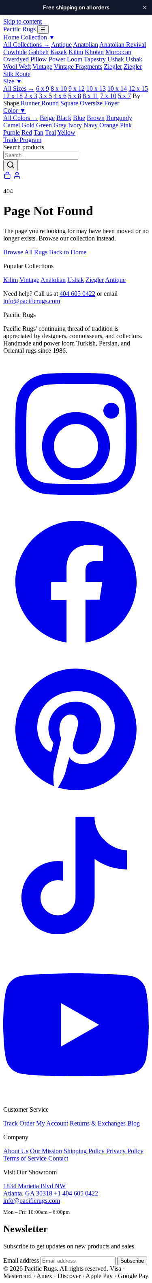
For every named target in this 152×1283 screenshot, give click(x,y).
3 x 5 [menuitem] (45, 95)
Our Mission (46, 1150)
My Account (52, 1123)
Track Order (18, 1123)
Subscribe (132, 1261)
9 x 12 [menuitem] (77, 88)
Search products (23, 147)
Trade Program (22, 139)
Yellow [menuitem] (66, 132)
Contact (58, 1158)
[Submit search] (10, 165)
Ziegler (95, 279)
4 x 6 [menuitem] (60, 95)
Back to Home (67, 252)
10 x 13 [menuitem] (96, 88)
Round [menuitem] (50, 103)
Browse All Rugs (25, 252)
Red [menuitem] (26, 132)
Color (14, 110)
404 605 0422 (77, 293)
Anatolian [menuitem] (85, 44)
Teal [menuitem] (50, 132)
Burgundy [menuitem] (119, 117)
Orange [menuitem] (108, 125)
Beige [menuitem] (47, 117)
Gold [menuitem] (27, 125)
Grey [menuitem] (60, 125)
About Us (15, 1150)
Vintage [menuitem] (42, 66)
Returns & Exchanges (98, 1123)
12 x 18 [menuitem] (13, 95)
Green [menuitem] (44, 125)
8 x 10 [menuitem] (59, 88)
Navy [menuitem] (90, 125)
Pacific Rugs (20, 29)
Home (11, 37)
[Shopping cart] (8, 177)
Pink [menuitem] (126, 125)
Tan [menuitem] (38, 132)
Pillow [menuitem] (38, 59)
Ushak (75, 279)
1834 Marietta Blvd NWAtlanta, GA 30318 (34, 1189)
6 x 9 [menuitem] (42, 88)
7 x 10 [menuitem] (108, 95)
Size (12, 81)
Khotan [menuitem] (94, 51)
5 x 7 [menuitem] (124, 95)
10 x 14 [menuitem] (117, 88)
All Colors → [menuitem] (20, 117)
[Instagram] (76, 504)
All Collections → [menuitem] (26, 44)
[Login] (17, 177)
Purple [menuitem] (11, 132)
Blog (133, 1123)
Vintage (29, 279)
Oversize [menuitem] (91, 103)
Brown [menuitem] (96, 117)
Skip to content (22, 21)
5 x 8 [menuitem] (74, 95)
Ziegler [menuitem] (113, 66)
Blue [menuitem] (79, 117)
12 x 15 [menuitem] (138, 88)
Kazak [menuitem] (58, 51)
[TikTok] (76, 947)
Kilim (10, 279)
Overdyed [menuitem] (16, 59)
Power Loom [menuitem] (65, 59)
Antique (115, 279)
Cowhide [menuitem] (15, 51)
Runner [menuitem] (30, 103)
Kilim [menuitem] (76, 51)
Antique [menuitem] (61, 44)
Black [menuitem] (63, 117)
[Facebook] (76, 652)
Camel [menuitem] (11, 125)
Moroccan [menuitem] (118, 51)
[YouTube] (76, 1095)
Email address (21, 1260)
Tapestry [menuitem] (95, 59)
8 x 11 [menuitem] (90, 95)
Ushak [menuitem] (115, 59)
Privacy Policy (124, 1150)
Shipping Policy (84, 1150)
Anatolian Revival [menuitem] (122, 44)
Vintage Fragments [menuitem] (78, 66)
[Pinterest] (76, 800)
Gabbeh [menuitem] (38, 51)
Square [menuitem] (69, 103)
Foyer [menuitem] (111, 103)
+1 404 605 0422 (76, 1193)
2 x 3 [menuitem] (30, 95)
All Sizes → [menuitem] (18, 88)
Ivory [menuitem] (75, 125)
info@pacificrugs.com (31, 300)
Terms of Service (25, 1158)
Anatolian (53, 279)
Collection (38, 37)
